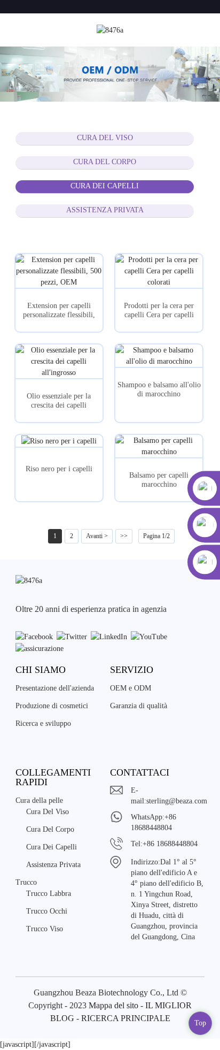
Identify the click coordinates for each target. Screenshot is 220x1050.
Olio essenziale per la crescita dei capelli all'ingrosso (59, 401)
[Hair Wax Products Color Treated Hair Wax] (158, 271)
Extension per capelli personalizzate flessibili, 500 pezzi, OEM (59, 311)
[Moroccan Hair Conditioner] (158, 446)
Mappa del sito (113, 1005)
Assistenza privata (105, 210)
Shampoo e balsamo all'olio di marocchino (159, 389)
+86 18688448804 (170, 844)
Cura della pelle (39, 800)
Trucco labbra (48, 894)
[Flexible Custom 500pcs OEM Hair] (59, 271)
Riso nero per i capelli (59, 469)
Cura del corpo (104, 162)
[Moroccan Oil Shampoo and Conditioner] (158, 355)
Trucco (26, 882)
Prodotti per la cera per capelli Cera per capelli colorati (159, 311)
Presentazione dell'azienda (54, 688)
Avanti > (97, 536)
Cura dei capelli (104, 186)
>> (124, 536)
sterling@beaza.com (176, 801)
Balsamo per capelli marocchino (158, 479)
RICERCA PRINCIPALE (125, 1018)
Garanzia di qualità (138, 706)
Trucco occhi (46, 911)
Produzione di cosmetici (51, 706)
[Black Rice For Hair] (59, 441)
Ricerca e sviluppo (43, 723)
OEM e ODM (130, 688)
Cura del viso (105, 138)
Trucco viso (44, 929)
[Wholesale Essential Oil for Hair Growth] (59, 361)
